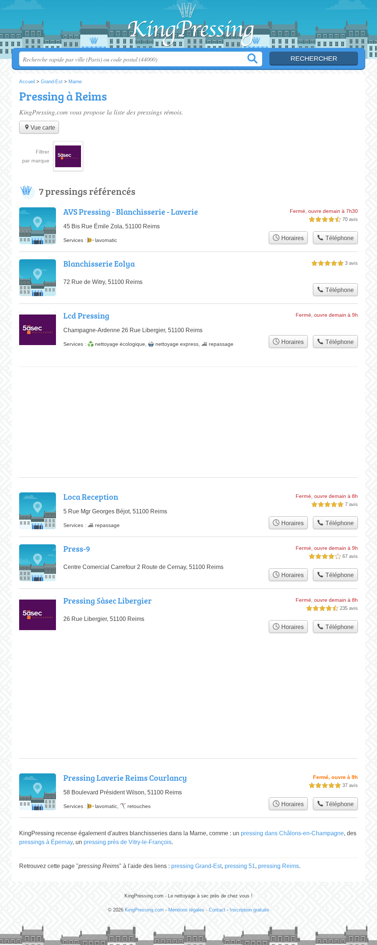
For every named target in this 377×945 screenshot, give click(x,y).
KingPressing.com (188, 26)
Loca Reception (90, 496)
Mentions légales (186, 910)
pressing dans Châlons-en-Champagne (292, 833)
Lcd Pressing (86, 315)
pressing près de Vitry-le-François (128, 842)
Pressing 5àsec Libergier (107, 600)
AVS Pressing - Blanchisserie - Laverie (130, 211)
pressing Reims (278, 866)
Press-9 (76, 548)
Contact (217, 910)
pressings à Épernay (46, 842)
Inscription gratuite (249, 910)
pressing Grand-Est (196, 866)
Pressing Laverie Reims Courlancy (125, 777)
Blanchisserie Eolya (99, 263)
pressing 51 (240, 866)
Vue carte (43, 127)
